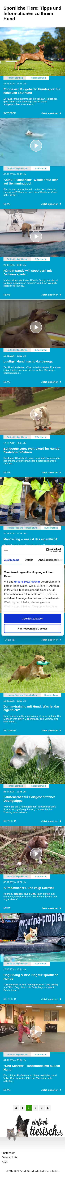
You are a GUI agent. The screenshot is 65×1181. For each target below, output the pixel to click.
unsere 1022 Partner (27, 581)
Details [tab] (29, 559)
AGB (5, 1161)
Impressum (8, 1152)
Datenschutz (9, 1157)
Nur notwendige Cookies (32, 628)
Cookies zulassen (32, 618)
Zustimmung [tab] (11, 559)
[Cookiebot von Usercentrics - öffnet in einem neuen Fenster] (46, 550)
